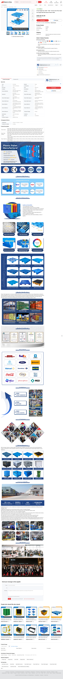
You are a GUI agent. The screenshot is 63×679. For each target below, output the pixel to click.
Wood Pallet (16, 659)
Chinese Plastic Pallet (53, 664)
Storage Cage (4, 659)
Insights (56, 671)
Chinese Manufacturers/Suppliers (19, 671)
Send (9, 598)
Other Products (3, 650)
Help (45, 5)
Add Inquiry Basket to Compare (18, 36)
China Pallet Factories (28, 664)
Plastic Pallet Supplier (44, 664)
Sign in (61, 2)
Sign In (38, 74)
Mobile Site (52, 671)
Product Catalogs (15, 646)
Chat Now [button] (56, 20)
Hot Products (7, 671)
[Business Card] (60, 83)
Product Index (48, 671)
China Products (12, 671)
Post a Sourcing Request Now (29, 598)
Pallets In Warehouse (30, 659)
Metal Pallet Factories (19, 664)
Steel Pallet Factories (5, 664)
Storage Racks (10, 659)
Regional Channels (43, 671)
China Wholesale (27, 671)
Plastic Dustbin (34, 648)
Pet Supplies (48, 648)
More (2, 668)
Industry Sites (38, 671)
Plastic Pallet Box (19, 648)
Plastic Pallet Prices (36, 664)
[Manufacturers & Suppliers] (6, 2)
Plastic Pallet (3, 648)
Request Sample (53, 22)
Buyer (40, 5)
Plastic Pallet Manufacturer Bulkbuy (23, 666)
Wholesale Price (33, 671)
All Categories (4, 5)
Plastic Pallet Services (5, 666)
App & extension (50, 5)
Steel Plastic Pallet (13, 666)
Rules (61, 5)
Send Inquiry (42, 20)
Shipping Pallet (22, 659)
